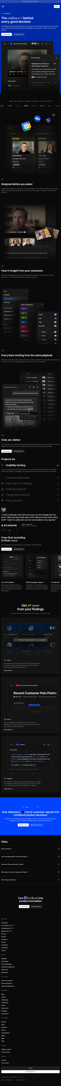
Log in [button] (30, 1070)
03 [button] (7, 532)
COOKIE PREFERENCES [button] (7, 1082)
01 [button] (2, 532)
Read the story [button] (23, 827)
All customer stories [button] (36, 827)
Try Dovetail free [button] (18, 34)
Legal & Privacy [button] (20, 1082)
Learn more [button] (7, 673)
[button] (30, 1)
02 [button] (5, 532)
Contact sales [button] (6, 34)
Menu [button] (56, 6)
